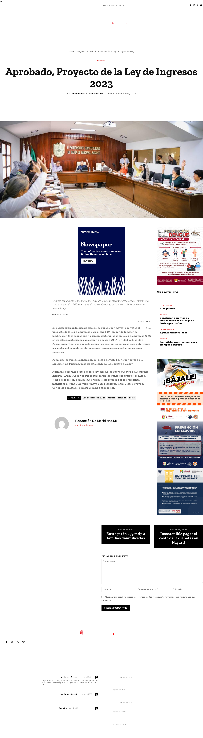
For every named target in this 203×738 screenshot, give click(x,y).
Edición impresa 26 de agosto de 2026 (121, 697)
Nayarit (81, 51)
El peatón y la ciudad (56, 704)
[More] (115, 105)
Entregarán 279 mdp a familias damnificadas (125, 536)
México (111, 398)
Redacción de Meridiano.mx (87, 93)
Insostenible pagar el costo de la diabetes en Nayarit (178, 538)
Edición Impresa (112, 677)
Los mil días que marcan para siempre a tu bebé (178, 343)
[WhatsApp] (108, 105)
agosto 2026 (155, 677)
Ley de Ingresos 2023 (93, 398)
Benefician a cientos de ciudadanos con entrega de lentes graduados (177, 320)
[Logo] (121, 23)
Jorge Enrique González (69, 677)
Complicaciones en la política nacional (120, 684)
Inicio (72, 51)
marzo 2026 (155, 700)
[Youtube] (201, 5)
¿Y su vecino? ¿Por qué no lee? (121, 707)
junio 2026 (154, 686)
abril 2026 (154, 695)
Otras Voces (166, 305)
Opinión (108, 690)
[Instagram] (194, 5)
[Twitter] (197, 5)
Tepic (132, 398)
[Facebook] (190, 5)
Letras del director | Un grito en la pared (69, 673)
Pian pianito (168, 308)
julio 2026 (153, 682)
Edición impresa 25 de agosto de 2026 (121, 672)
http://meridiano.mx (84, 425)
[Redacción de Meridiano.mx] (63, 424)
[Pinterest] (101, 105)
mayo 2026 (154, 691)
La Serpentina (167, 329)
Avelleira (63, 708)
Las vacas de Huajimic (57, 690)
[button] (141, 36)
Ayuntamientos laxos (173, 332)
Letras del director (50, 677)
